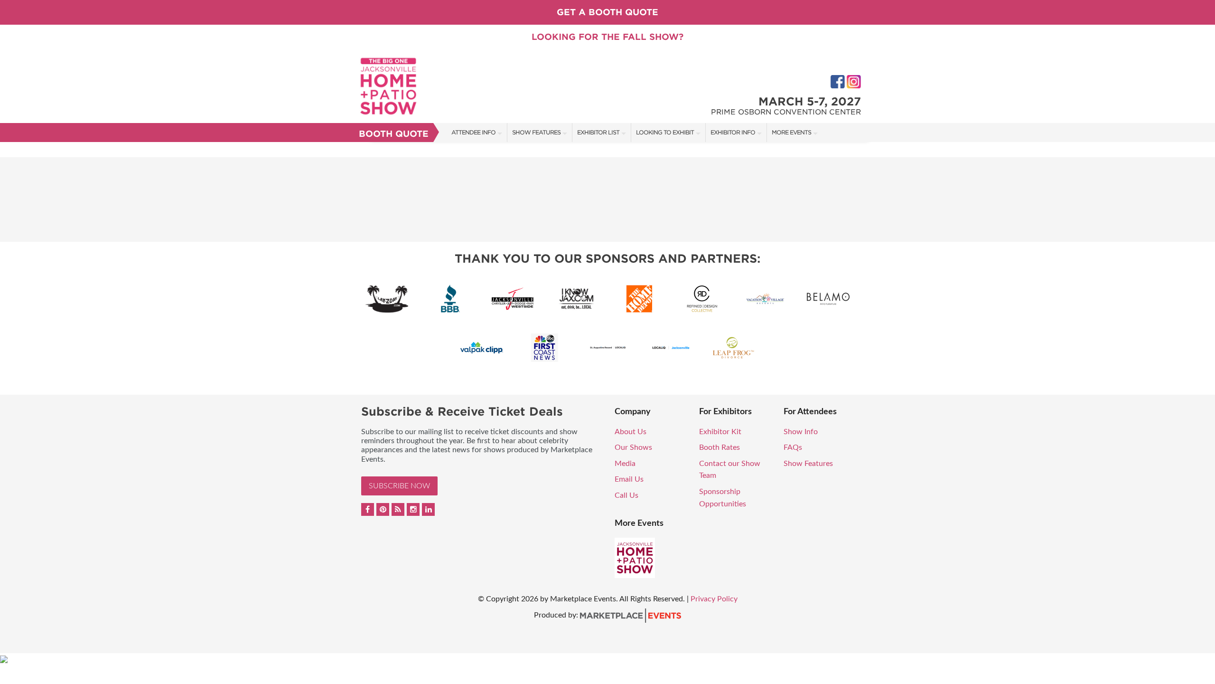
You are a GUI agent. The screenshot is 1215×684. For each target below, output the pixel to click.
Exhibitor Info (732, 132)
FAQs (793, 447)
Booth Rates (719, 447)
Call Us (626, 495)
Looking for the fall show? (607, 37)
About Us (630, 432)
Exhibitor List (598, 132)
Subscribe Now (399, 486)
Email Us (629, 479)
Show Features (536, 132)
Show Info (801, 432)
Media (625, 463)
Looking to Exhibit (665, 132)
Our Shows (633, 447)
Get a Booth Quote (607, 12)
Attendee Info (473, 132)
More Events (791, 132)
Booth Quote (394, 134)
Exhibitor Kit (720, 432)
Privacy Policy (714, 599)
